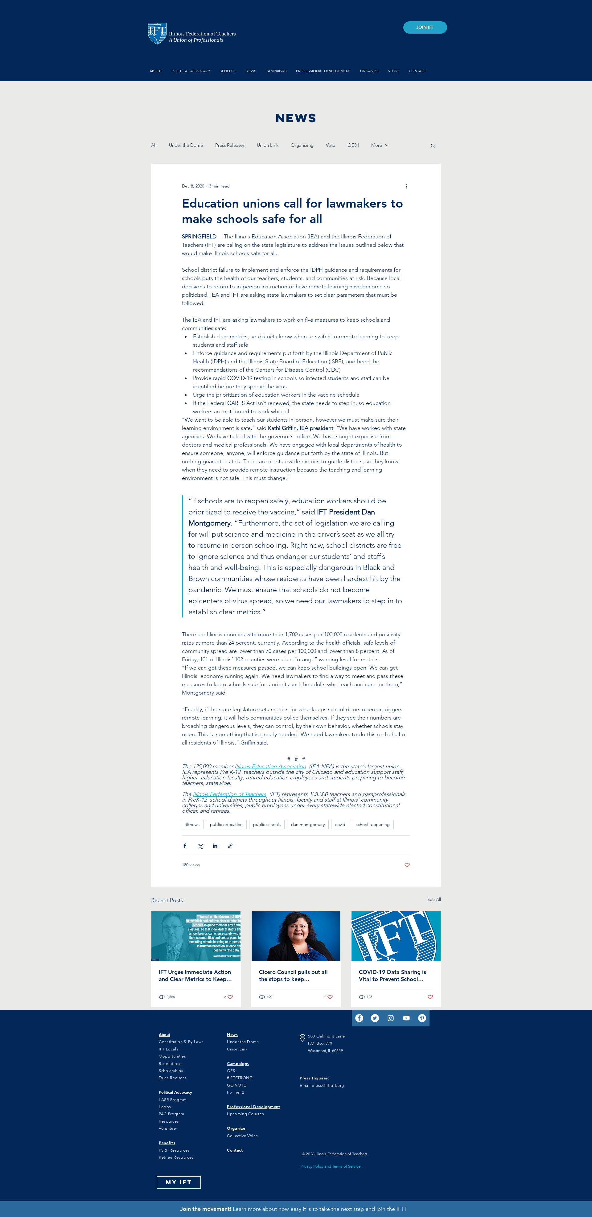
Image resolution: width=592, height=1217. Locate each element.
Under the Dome (186, 145)
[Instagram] (391, 1018)
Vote (330, 145)
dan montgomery (308, 824)
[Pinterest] (422, 1018)
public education (226, 824)
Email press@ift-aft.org (322, 1085)
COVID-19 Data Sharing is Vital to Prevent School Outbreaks (392, 975)
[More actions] (406, 186)
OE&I (353, 145)
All (154, 145)
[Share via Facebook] (185, 846)
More (376, 145)
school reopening (373, 824)
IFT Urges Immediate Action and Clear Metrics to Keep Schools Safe (195, 975)
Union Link (267, 145)
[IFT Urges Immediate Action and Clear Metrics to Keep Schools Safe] (195, 936)
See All (434, 899)
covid (340, 824)
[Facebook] (359, 1018)
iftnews (192, 824)
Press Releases (230, 145)
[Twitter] (375, 1018)
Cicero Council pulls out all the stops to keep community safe (293, 975)
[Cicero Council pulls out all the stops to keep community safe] (296, 936)
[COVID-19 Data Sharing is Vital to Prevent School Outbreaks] (396, 936)
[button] (433, 145)
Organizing (302, 145)
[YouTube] (406, 1018)
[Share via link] (230, 846)
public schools (267, 824)
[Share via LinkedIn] (215, 846)
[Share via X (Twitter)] (200, 846)
